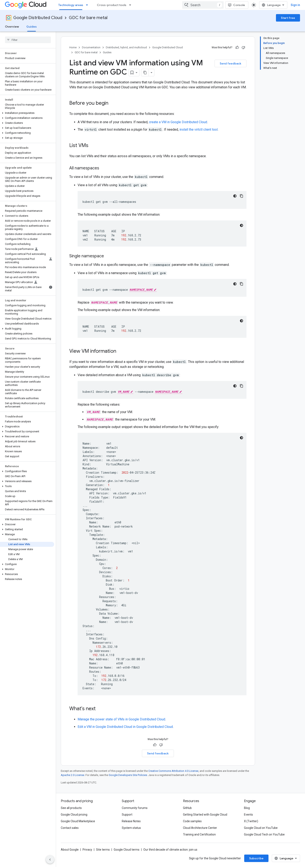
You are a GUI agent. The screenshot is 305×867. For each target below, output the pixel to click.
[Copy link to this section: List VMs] (92, 145)
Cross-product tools (111, 5)
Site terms (103, 849)
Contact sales (70, 827)
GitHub (187, 808)
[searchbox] (28, 39)
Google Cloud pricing (74, 814)
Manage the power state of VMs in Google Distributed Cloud (121, 719)
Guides (31, 26)
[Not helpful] (243, 47)
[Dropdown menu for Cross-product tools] (131, 5)
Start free (288, 18)
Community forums (135, 808)
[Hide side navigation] (50, 859)
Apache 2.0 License (72, 775)
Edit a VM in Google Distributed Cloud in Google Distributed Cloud (125, 727)
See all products (71, 808)
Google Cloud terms (126, 849)
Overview (12, 26)
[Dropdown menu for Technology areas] (88, 5)
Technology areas (70, 5)
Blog (247, 808)
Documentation (91, 47)
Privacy (87, 849)
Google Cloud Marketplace (78, 821)
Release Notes (131, 821)
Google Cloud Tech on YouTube (264, 834)
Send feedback (230, 63)
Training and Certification (199, 834)
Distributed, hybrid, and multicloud (126, 47)
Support (127, 814)
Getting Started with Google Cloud (205, 814)
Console (239, 5)
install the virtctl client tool (198, 129)
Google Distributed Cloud (37, 17)
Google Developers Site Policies (128, 775)
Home (73, 47)
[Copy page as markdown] (145, 72)
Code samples (192, 821)
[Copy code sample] (241, 196)
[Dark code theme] (235, 196)
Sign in (295, 5)
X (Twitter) (251, 821)
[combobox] (203, 5)
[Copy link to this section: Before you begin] (112, 103)
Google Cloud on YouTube (261, 827)
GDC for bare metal (88, 17)
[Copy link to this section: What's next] (100, 708)
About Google (70, 849)
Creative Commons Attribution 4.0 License (173, 770)
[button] (27, 113)
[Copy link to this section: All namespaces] (103, 168)
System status (131, 827)
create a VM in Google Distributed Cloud (178, 122)
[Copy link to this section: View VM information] (120, 351)
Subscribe (256, 858)
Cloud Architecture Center (200, 827)
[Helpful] (237, 47)
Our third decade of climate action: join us (170, 849)
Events (248, 814)
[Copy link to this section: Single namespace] (108, 256)
